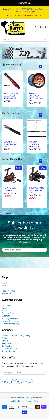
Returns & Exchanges (10, 321)
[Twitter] (5, 381)
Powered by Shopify (31, 401)
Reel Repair (6, 293)
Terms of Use (7, 343)
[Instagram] (24, 381)
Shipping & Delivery (10, 318)
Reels (4, 285)
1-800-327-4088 (16, 15)
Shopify (35, 398)
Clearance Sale (24, 2)
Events (4, 308)
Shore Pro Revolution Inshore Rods (34, 144)
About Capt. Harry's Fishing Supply (16, 335)
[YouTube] (30, 381)
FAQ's (4, 310)
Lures (4, 288)
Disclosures (6, 305)
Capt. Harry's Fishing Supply (20, 398)
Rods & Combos (8, 291)
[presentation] (40, 66)
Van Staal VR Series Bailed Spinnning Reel (36, 190)
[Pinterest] (17, 381)
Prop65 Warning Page (10, 324)
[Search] (45, 39)
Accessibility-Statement (11, 351)
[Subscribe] (44, 250)
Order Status (7, 316)
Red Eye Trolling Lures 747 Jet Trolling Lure (11, 96)
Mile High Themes (16, 401)
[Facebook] (11, 381)
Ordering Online (8, 313)
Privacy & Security (9, 348)
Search (4, 283)
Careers (5, 341)
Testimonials (7, 346)
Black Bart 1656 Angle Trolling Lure (10, 144)
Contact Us (6, 338)
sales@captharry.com (34, 15)
